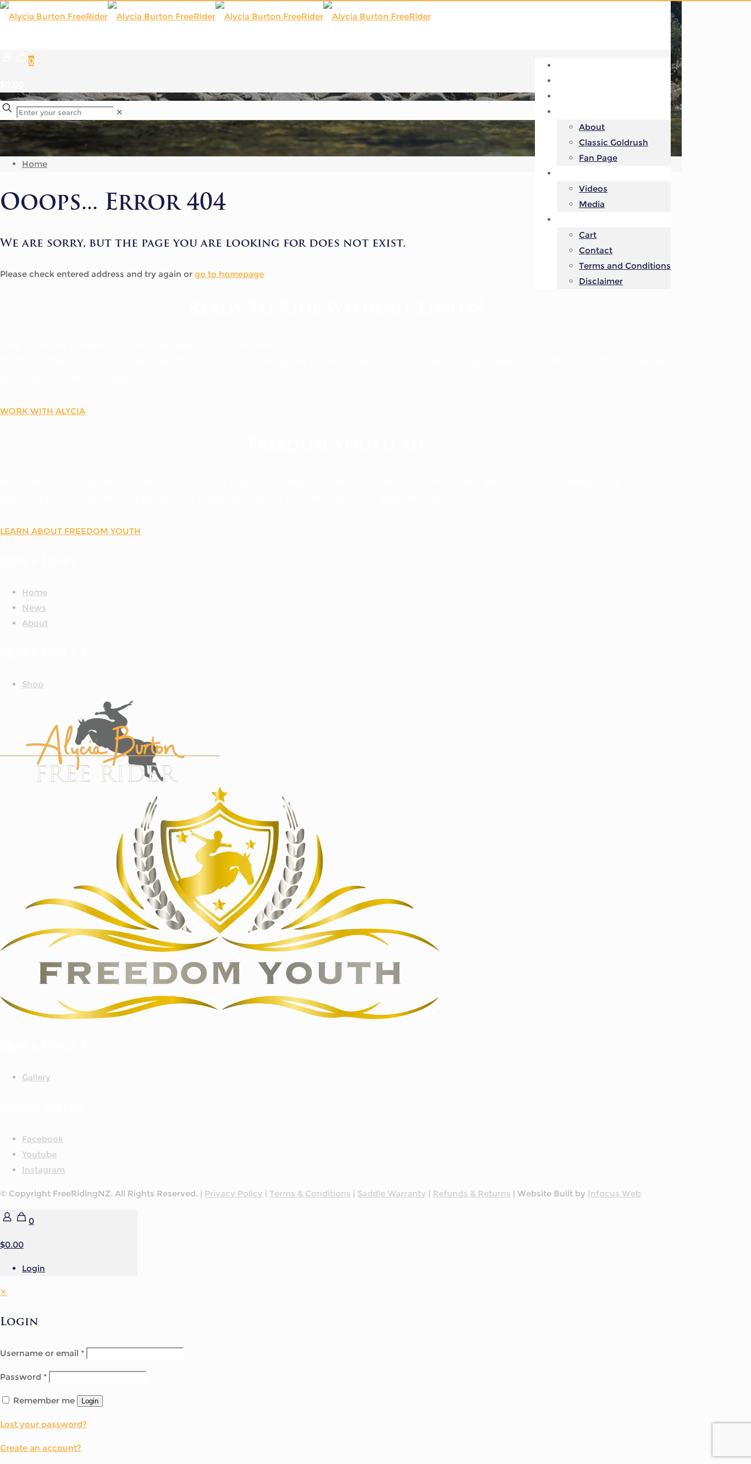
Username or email (42, 1353)
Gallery (36, 1077)
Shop (32, 684)
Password (23, 1377)
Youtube (39, 1154)
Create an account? (40, 1448)
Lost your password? (43, 1424)
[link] (119, 112)
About (35, 623)
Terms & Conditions (310, 1193)
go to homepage (229, 274)
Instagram (43, 1169)
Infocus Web (614, 1193)
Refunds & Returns (472, 1193)
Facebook (42, 1139)
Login (33, 1268)
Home (34, 164)
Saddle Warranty (391, 1193)
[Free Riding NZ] (215, 16)
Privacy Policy (234, 1193)
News (34, 607)
